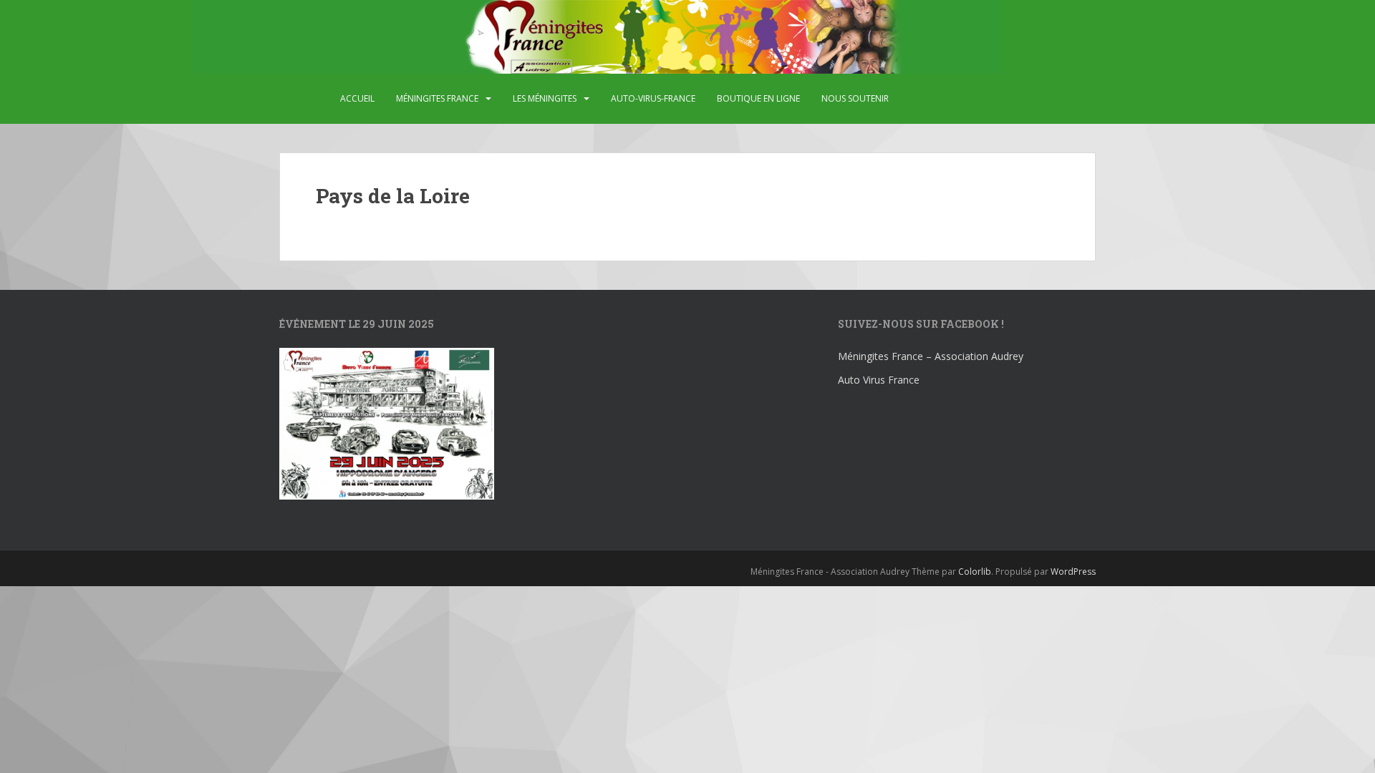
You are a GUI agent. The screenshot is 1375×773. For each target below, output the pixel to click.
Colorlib (974, 571)
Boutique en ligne (758, 98)
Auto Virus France (879, 379)
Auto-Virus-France (653, 98)
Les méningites (544, 98)
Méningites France (437, 98)
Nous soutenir (855, 98)
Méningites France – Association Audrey (930, 356)
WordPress (1073, 571)
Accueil (357, 98)
